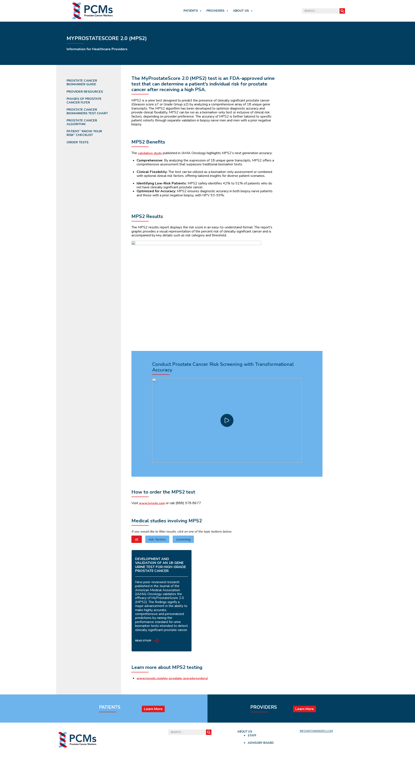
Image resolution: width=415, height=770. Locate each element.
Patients (191, 11)
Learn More (153, 709)
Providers (215, 11)
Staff (252, 736)
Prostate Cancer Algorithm (82, 122)
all (136, 539)
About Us (241, 11)
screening (183, 539)
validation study (150, 153)
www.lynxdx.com (152, 503)
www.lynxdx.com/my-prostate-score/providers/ (172, 678)
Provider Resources (85, 92)
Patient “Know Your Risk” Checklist (84, 133)
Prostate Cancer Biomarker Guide (82, 82)
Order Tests (77, 142)
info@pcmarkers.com (316, 731)
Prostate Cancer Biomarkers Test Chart (87, 111)
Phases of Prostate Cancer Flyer (84, 100)
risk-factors (157, 539)
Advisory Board (261, 743)
